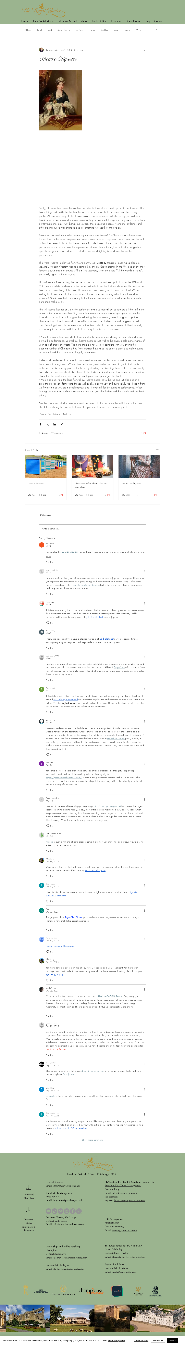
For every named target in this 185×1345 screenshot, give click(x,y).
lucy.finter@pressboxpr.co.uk (67, 1200)
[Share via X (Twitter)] (47, 424)
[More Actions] (144, 545)
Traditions (79, 30)
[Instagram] (67, 1211)
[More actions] (144, 50)
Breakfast (104, 30)
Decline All (158, 1340)
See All (157, 449)
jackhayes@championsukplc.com (70, 1257)
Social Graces (64, 30)
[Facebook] (73, 1211)
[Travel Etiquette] (45, 466)
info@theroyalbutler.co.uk (66, 1185)
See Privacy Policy (116, 1340)
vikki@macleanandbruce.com (68, 1224)
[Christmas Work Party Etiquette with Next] (92, 466)
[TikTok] (54, 1211)
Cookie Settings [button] (141, 1340)
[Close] (181, 1340)
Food (50, 30)
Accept (172, 1340)
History (92, 30)
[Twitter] (60, 1211)
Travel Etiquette (36, 483)
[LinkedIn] (79, 1211)
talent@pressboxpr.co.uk (124, 1192)
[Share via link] (61, 424)
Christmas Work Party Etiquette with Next (91, 485)
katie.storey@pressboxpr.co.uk (129, 1200)
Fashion (127, 30)
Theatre (43, 414)
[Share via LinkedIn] (54, 424)
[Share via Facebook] (40, 424)
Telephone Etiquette (131, 483)
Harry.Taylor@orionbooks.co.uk (128, 1256)
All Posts (28, 30)
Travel (39, 30)
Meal (116, 30)
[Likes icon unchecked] (48, 562)
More (138, 30)
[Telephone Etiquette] (139, 466)
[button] (156, 30)
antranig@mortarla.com (124, 1230)
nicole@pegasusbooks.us (124, 1271)
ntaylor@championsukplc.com (68, 1268)
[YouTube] (48, 1211)
